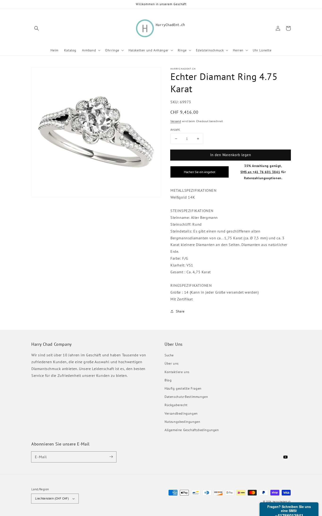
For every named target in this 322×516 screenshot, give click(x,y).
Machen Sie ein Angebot (199, 172)
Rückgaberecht (176, 405)
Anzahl (175, 130)
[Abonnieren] (111, 457)
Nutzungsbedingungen (182, 422)
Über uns (172, 363)
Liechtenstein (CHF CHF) (52, 498)
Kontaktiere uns (177, 372)
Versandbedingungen (181, 413)
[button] (36, 28)
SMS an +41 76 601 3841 (260, 172)
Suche (169, 355)
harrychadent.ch (282, 501)
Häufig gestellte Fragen (183, 388)
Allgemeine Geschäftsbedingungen (192, 430)
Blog (168, 380)
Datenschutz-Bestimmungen (186, 397)
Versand (175, 121)
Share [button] (180, 311)
